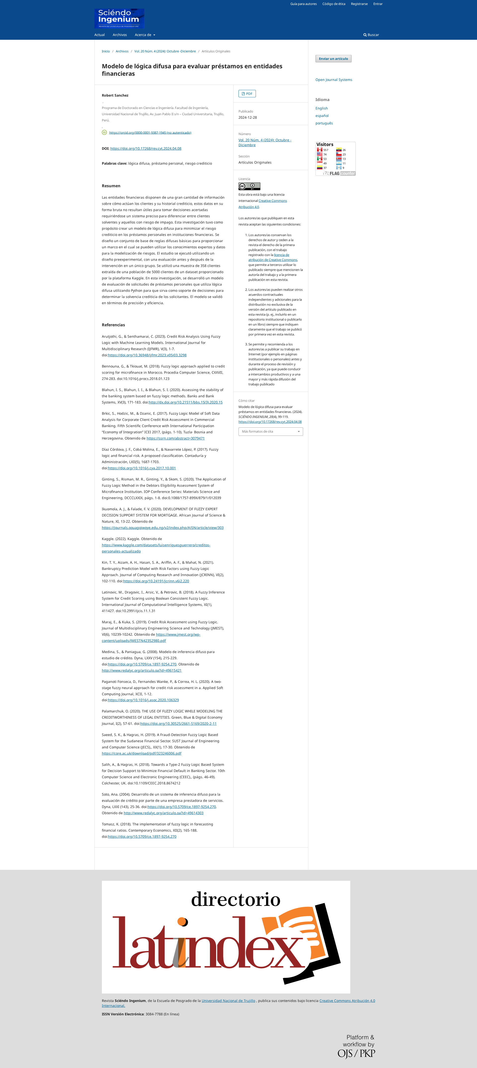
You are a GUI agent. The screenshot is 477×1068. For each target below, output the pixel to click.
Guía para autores (303, 3)
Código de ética (333, 3)
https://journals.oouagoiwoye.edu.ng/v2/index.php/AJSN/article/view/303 (163, 527)
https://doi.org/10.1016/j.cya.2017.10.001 (142, 468)
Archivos (120, 34)
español (322, 115)
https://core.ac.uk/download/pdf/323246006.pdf (141, 753)
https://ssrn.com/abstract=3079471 (176, 438)
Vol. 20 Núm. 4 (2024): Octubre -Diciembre (165, 51)
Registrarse (359, 3)
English (322, 108)
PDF (248, 93)
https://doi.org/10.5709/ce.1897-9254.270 (142, 664)
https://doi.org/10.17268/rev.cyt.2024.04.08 (145, 148)
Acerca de (143, 34)
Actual (99, 34)
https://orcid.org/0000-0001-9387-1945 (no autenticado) (150, 132)
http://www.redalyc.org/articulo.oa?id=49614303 (163, 812)
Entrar (378, 3)
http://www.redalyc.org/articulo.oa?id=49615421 (142, 670)
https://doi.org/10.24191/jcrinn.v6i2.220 (156, 581)
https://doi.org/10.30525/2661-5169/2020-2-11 (178, 723)
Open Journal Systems (334, 79)
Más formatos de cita (257, 431)
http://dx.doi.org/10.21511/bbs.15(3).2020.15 (186, 402)
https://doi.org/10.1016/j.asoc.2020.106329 (143, 700)
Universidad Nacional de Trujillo (228, 1000)
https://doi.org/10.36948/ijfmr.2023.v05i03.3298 (147, 355)
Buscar (373, 34)
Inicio (106, 51)
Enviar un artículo (333, 58)
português (324, 123)
